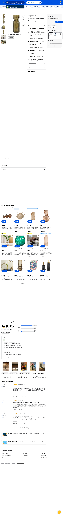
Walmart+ (47, 6)
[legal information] (58, 18)
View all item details (32, 63)
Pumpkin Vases (5, 453)
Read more (15, 391)
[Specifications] (44, 166)
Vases (3, 457)
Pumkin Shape (43, 453)
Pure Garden (43, 459)
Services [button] (12, 6)
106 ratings (37, 21)
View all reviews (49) (24, 427)
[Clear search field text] (37, 2)
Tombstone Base (25, 455)
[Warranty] (44, 169)
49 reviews (12, 327)
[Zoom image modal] (24, 22)
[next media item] (23, 25)
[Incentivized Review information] (19, 393)
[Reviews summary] (34, 21)
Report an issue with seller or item (56, 43)
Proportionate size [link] (8, 345)
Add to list (52, 45)
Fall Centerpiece (25, 459)
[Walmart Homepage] (3, 2)
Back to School (28, 6)
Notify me (53, 27)
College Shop (35, 6)
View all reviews (5, 332)
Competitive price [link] (8, 354)
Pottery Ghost (43, 455)
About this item (5, 158)
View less (20, 357)
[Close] (23, 6)
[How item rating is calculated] (13, 329)
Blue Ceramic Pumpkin (6, 455)
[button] (46, 2)
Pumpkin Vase (24, 453)
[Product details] (44, 162)
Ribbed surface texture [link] (9, 350)
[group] (33, 21)
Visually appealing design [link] (9, 342)
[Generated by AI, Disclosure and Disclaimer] (44, 63)
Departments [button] (4, 6)
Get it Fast (42, 6)
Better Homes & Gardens (31, 15)
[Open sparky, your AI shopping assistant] (59, 512)
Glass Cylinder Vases (45, 457)
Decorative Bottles (25, 457)
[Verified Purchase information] (24, 384)
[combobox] (34, 2)
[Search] (40, 3)
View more (23, 283)
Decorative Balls (5, 459)
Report (25, 396)
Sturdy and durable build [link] (9, 347)
